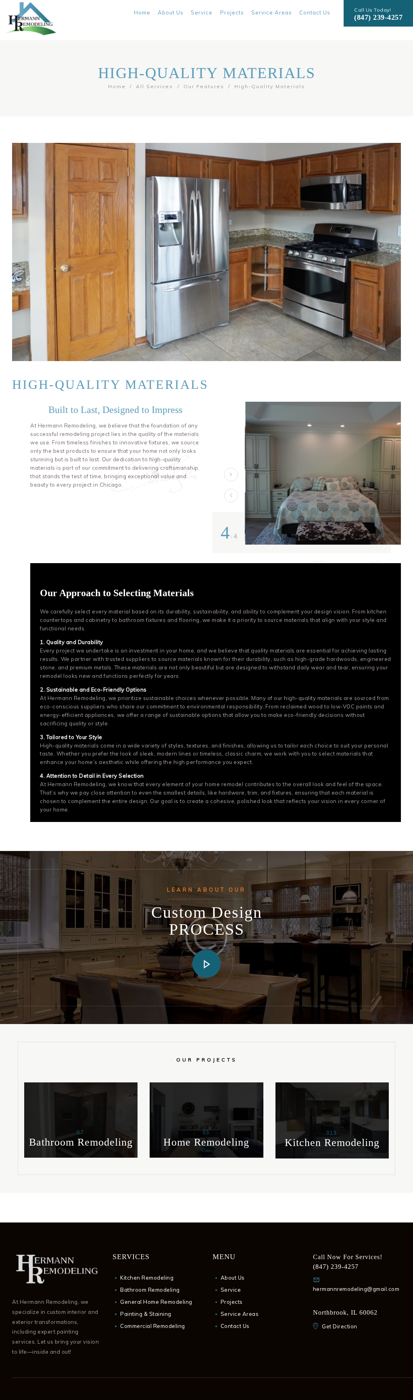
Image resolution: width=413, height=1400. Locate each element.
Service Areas (240, 1314)
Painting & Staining (145, 1314)
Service (231, 1289)
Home (117, 86)
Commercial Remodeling (152, 1326)
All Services (154, 86)
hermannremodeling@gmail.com (356, 1289)
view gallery (81, 1155)
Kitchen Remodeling (146, 1277)
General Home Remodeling (156, 1302)
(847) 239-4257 (378, 17)
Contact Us (235, 1326)
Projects (232, 1302)
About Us (233, 1277)
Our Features (204, 86)
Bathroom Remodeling (150, 1289)
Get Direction (339, 1326)
